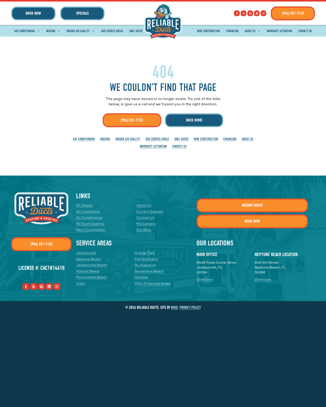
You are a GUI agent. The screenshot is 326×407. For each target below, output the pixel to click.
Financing (232, 31)
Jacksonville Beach (91, 264)
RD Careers (145, 223)
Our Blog (143, 229)
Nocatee (141, 277)
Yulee (80, 283)
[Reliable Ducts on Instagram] (263, 13)
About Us (250, 31)
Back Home (194, 120)
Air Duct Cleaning (90, 223)
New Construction (208, 31)
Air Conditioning (24, 31)
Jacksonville (86, 252)
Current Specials (149, 211)
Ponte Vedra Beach (91, 277)
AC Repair (84, 205)
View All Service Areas (152, 283)
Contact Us (305, 31)
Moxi (174, 307)
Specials (82, 13)
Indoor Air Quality (78, 31)
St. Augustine (145, 264)
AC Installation (88, 211)
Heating (50, 31)
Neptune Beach (88, 258)
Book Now (33, 13)
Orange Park (144, 252)
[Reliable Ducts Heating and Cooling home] (163, 21)
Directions (204, 279)
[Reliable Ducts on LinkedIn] (257, 13)
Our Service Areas (112, 31)
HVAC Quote (136, 31)
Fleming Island (146, 258)
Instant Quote (252, 205)
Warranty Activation (279, 31)
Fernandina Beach (149, 271)
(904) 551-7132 (293, 13)
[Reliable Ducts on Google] (250, 13)
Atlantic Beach (88, 271)
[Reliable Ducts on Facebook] (237, 13)
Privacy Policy (190, 307)
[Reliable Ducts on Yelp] (243, 13)
